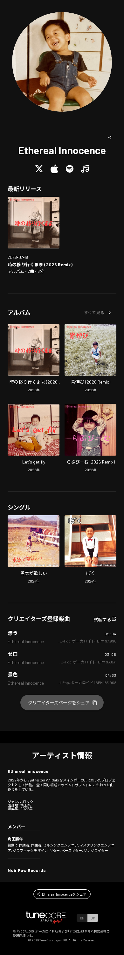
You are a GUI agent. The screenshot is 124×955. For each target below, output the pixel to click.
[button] (110, 137)
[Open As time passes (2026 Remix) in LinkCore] (33, 222)
